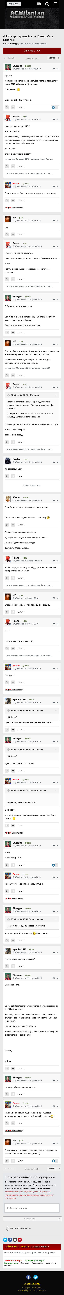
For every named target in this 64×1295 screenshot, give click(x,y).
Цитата (21, 107)
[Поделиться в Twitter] (5, 1240)
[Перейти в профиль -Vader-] (8, 461)
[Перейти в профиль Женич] (8, 499)
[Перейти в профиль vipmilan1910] (8, 701)
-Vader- (17, 459)
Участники (51, 1263)
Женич (16, 497)
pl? (14, 217)
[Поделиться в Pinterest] (20, 1240)
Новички (8, 1265)
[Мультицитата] (13, 107)
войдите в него (12, 1188)
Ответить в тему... (19, 1208)
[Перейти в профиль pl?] (8, 219)
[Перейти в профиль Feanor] (8, 118)
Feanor (16, 116)
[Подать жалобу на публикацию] (54, 69)
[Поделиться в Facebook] (10, 1240)
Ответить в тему (32, 50)
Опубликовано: (27, 69)
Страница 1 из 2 (32, 58)
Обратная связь (32, 1284)
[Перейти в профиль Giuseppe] (8, 67)
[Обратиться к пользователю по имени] (7, 107)
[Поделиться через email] (15, 1240)
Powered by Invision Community (32, 1290)
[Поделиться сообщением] (57, 69)
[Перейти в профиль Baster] (8, 185)
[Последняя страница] (59, 58)
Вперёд (52, 58)
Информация (41, 43)
